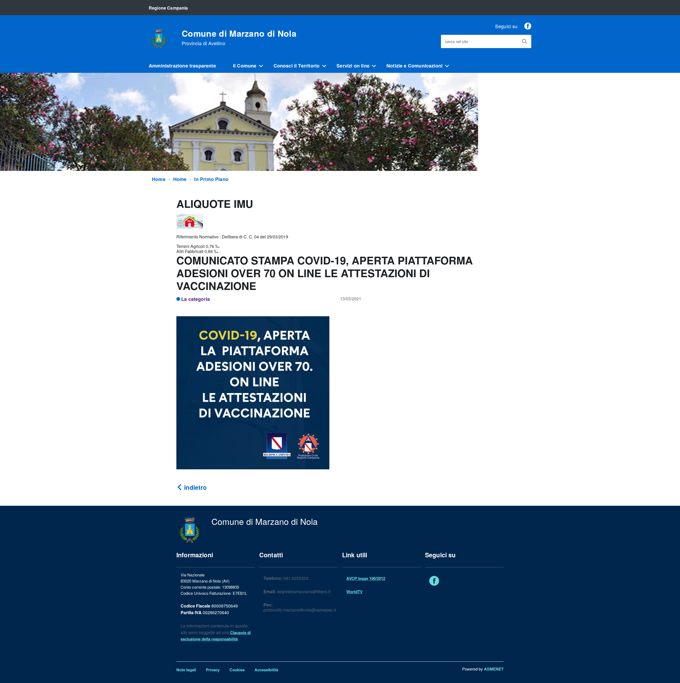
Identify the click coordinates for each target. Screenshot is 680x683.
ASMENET (494, 669)
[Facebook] (527, 26)
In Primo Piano (211, 179)
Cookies (237, 670)
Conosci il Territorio (297, 65)
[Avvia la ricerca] (524, 41)
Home (158, 179)
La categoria (195, 299)
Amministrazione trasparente (182, 65)
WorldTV (354, 592)
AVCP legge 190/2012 (365, 578)
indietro (194, 487)
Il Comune (245, 65)
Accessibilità (266, 670)
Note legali (186, 670)
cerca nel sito (456, 41)
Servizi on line (353, 65)
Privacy (213, 670)
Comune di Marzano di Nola (239, 37)
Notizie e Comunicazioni (414, 65)
